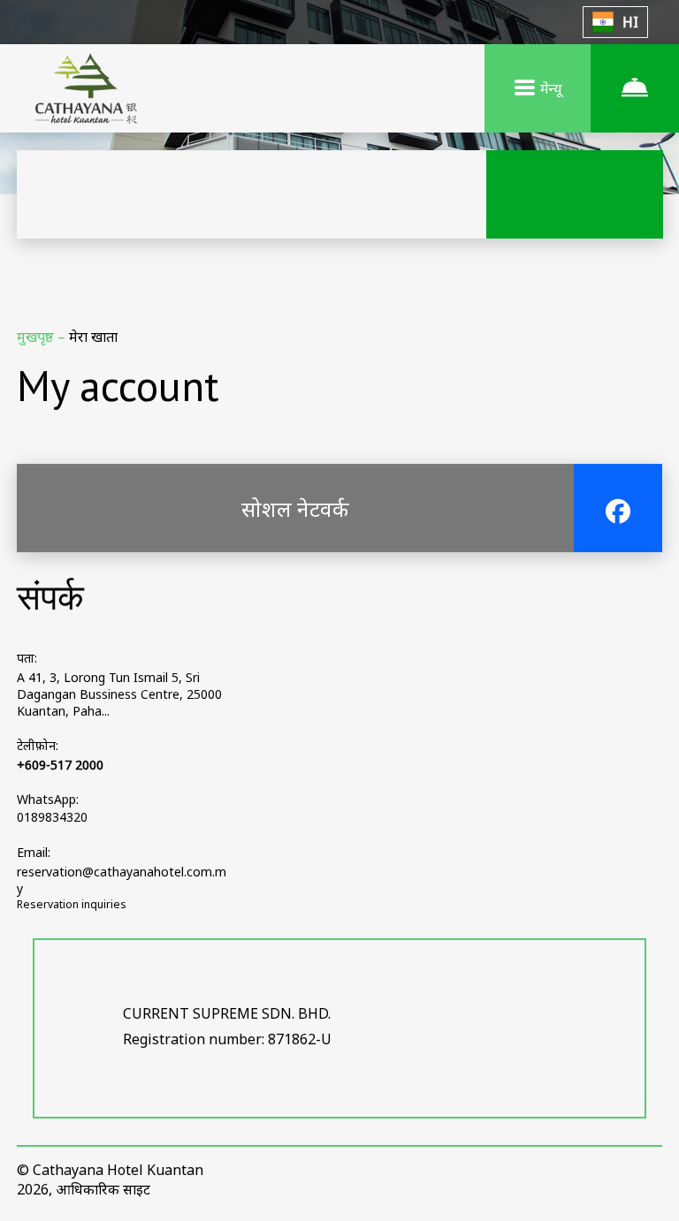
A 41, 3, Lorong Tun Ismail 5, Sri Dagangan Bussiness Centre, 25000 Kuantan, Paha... (119, 694)
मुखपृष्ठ (37, 336)
